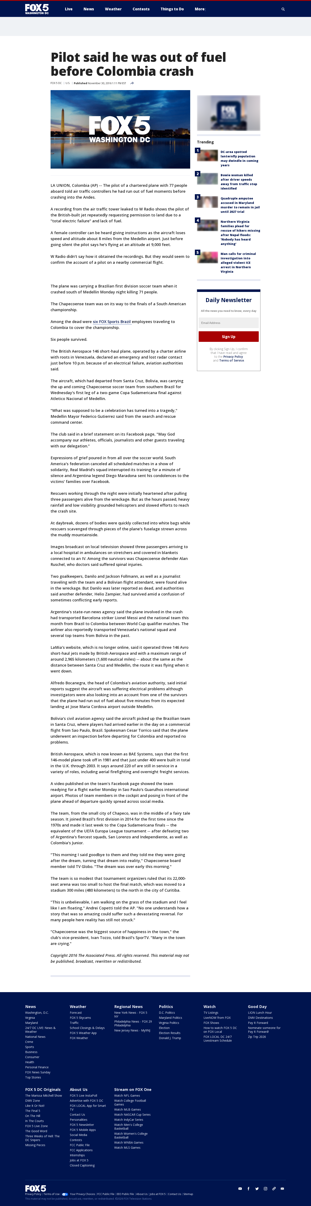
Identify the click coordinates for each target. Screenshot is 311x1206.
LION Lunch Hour (260, 1013)
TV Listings (211, 1013)
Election (164, 1028)
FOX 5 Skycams (80, 1018)
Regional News (128, 1006)
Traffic (74, 1023)
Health (29, 1062)
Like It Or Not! (34, 1106)
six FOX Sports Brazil (112, 321)
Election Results (169, 1033)
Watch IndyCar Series (128, 1120)
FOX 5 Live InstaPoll (83, 1095)
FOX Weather (79, 1038)
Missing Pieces (35, 1145)
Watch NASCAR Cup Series (132, 1114)
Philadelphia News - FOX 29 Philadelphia (133, 1023)
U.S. (68, 83)
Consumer (32, 1057)
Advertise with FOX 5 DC (86, 1101)
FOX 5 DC (56, 83)
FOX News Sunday (37, 1072)
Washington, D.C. (37, 1013)
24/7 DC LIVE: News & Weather (40, 1030)
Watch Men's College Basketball (128, 1126)
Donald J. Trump (170, 1038)
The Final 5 (32, 1111)
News (30, 1006)
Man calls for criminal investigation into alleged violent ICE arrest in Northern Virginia (238, 263)
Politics (166, 1006)
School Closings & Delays (87, 1028)
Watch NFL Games (127, 1095)
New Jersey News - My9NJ (132, 1030)
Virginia (30, 1018)
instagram (265, 1188)
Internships (77, 1155)
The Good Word (36, 1131)
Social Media (78, 1135)
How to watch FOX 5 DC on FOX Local (220, 1030)
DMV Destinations (260, 1018)
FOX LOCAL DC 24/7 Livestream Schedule (218, 1038)
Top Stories (33, 1077)
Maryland (31, 1023)
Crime (29, 1042)
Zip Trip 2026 (257, 1037)
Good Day (257, 1006)
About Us (78, 1089)
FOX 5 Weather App (83, 1033)
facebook (248, 1188)
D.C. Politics (167, 1013)
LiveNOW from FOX (217, 1018)
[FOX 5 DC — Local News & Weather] (39, 9)
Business (31, 1052)
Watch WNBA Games (128, 1142)
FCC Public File (80, 1145)
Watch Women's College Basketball (131, 1135)
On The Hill (32, 1116)
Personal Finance (37, 1067)
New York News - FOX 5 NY (130, 1014)
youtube (240, 1188)
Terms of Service (231, 360)
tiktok (274, 1188)
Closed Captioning (82, 1165)
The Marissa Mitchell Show (43, 1095)
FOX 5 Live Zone (36, 1126)
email (282, 1188)
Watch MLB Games (127, 1109)
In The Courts (34, 1121)
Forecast (76, 1013)
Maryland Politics (170, 1018)
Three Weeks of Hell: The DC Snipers (42, 1138)
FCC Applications (81, 1150)
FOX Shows (211, 1023)
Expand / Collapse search (283, 9)
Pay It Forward (258, 1023)
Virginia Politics (169, 1023)
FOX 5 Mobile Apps (83, 1130)
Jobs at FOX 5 (79, 1160)
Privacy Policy (233, 357)
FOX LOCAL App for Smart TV (88, 1107)
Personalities (78, 1120)
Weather (78, 1006)
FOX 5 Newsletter (82, 1125)
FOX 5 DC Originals (43, 1089)
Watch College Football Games (130, 1102)
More (200, 9)
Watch (210, 1006)
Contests (76, 1140)
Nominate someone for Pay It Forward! (264, 1030)
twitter (257, 1188)
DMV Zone (32, 1101)
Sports (29, 1047)
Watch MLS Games (127, 1147)
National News (35, 1037)
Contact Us (77, 1114)
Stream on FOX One (132, 1089)
